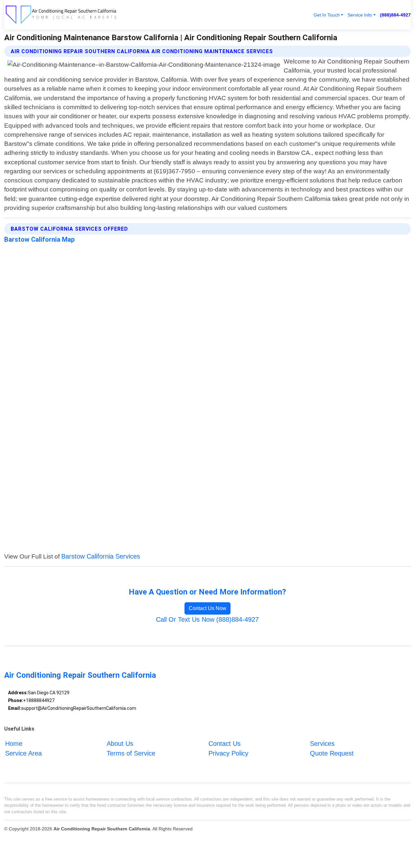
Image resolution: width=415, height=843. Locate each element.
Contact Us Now (207, 608)
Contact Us (224, 743)
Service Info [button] (360, 14)
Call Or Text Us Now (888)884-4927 (207, 619)
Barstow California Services (100, 556)
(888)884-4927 (395, 14)
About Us (120, 743)
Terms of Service (131, 753)
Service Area (23, 753)
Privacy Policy (228, 753)
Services (322, 743)
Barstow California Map (39, 239)
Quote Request (332, 753)
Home (13, 743)
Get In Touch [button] (327, 14)
